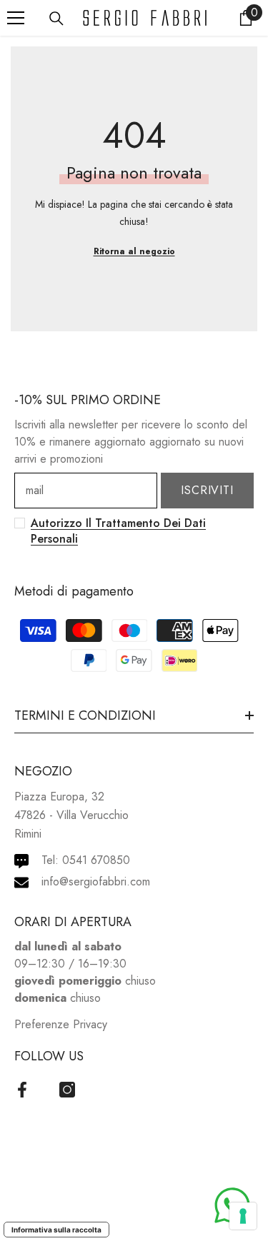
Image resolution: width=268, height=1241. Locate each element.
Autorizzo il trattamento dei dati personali (118, 531)
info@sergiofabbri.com (95, 881)
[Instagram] (67, 1089)
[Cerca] (56, 18)
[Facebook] (22, 1089)
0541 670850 (96, 860)
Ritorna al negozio (134, 251)
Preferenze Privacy (60, 1024)
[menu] (15, 17)
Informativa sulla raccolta (56, 1229)
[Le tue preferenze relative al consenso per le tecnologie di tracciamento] (243, 1216)
